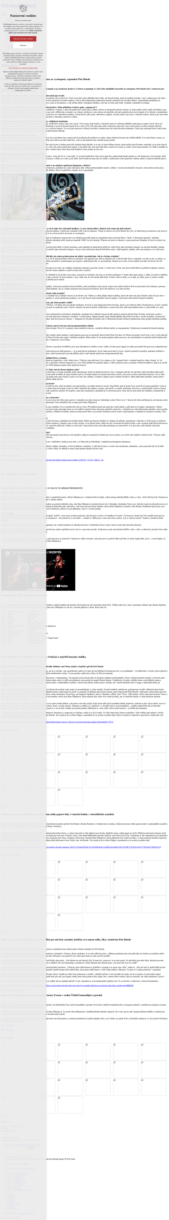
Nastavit (23, 45)
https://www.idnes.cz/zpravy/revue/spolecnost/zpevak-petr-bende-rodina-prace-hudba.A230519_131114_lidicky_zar (55, 460)
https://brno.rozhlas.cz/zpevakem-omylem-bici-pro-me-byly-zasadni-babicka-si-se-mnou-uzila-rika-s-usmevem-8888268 (83, 985)
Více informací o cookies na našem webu (23, 68)
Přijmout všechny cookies (23, 39)
